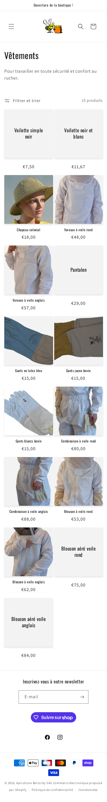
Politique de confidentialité (52, 790)
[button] (11, 26)
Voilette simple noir (28, 133)
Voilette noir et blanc (78, 133)
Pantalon (78, 270)
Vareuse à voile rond (78, 230)
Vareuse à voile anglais (29, 300)
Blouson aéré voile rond (78, 551)
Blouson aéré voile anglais (28, 622)
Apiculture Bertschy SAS (34, 783)
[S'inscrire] (82, 697)
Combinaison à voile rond (78, 441)
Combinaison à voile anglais (28, 511)
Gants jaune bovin (78, 370)
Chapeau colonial (29, 230)
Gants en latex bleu (28, 370)
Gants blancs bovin (29, 441)
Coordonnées (88, 790)
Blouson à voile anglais (29, 582)
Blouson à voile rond (78, 511)
